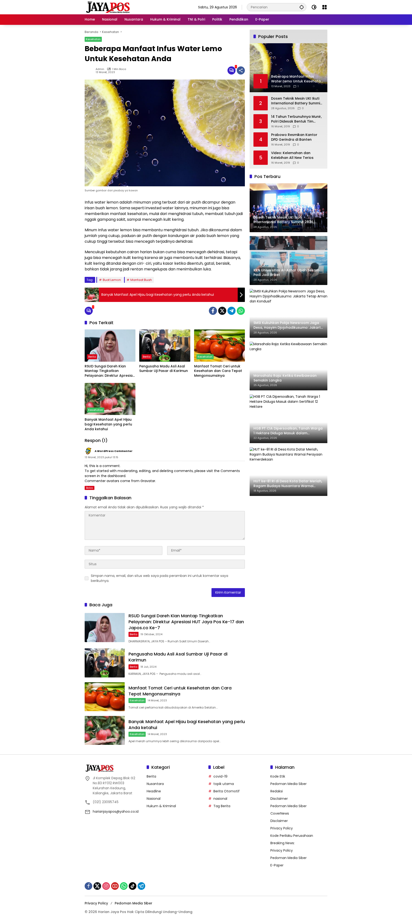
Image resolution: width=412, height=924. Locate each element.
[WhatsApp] (241, 311)
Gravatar (147, 480)
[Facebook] (213, 311)
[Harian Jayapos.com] (108, 7)
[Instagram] (106, 886)
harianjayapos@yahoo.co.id (116, 811)
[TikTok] (132, 886)
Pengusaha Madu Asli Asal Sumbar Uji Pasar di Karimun (163, 368)
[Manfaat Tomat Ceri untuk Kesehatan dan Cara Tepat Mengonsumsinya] (219, 345)
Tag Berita (221, 806)
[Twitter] (222, 311)
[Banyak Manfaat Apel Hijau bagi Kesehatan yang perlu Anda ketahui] (110, 399)
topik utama (223, 783)
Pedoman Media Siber (288, 783)
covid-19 (220, 776)
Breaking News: (282, 843)
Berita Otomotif (226, 791)
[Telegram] (231, 311)
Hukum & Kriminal (161, 806)
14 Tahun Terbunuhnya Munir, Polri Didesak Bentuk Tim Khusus (296, 119)
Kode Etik (277, 776)
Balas (89, 488)
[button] (301, 7)
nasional (220, 798)
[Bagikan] (241, 70)
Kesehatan (93, 39)
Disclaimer (279, 798)
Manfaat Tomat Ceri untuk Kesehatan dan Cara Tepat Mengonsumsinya (218, 371)
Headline (154, 791)
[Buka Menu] (324, 7)
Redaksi (276, 791)
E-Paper (276, 865)
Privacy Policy (281, 828)
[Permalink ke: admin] (90, 70)
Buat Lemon (112, 280)
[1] (231, 70)
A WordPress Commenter (114, 451)
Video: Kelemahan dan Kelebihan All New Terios (292, 155)
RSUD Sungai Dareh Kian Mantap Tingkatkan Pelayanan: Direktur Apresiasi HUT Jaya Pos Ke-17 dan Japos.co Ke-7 (110, 371)
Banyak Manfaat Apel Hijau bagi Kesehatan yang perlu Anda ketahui (108, 424)
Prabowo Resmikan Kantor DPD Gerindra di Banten (294, 137)
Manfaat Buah (141, 280)
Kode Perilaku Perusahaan (291, 835)
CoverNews (279, 813)
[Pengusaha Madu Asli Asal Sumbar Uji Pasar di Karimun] (164, 345)
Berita (92, 357)
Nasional (153, 798)
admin (100, 69)
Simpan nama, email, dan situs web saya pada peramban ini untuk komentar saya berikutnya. (159, 578)
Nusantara (155, 783)
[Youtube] (115, 886)
